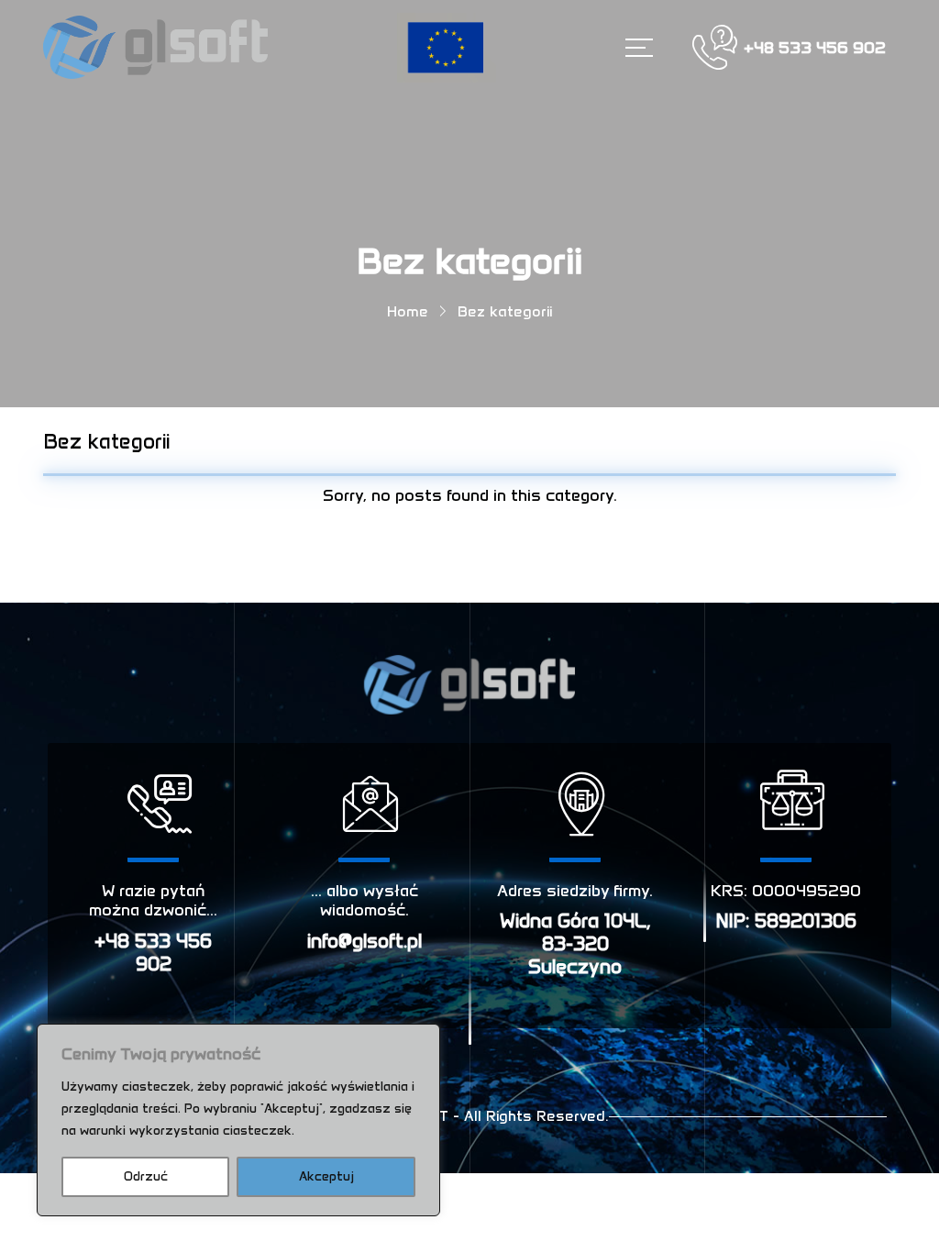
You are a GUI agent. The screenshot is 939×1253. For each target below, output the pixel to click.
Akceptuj (326, 1176)
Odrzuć (146, 1176)
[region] (238, 1120)
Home (407, 311)
